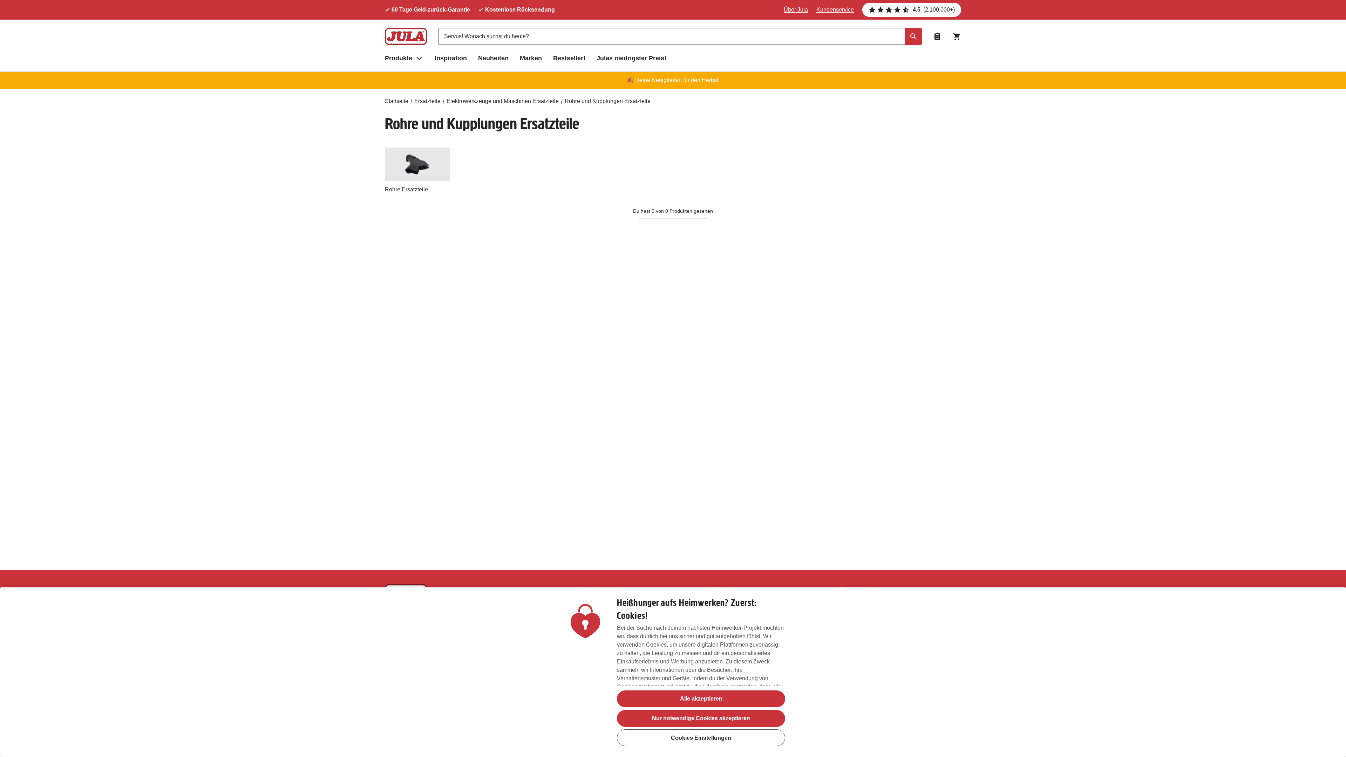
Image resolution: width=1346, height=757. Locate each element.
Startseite (396, 101)
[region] (673, 672)
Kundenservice (835, 10)
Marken (531, 58)
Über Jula (796, 10)
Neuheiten (493, 58)
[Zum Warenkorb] (957, 36)
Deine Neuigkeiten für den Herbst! (677, 80)
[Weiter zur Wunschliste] (937, 36)
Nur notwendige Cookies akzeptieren (701, 718)
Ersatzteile (427, 101)
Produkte (398, 58)
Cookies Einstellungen (701, 738)
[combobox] (680, 36)
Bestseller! (569, 58)
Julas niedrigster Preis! (631, 58)
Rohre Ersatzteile (406, 189)
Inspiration (451, 58)
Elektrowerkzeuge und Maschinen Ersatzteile (503, 101)
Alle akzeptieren (701, 699)
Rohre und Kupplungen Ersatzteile (608, 101)
